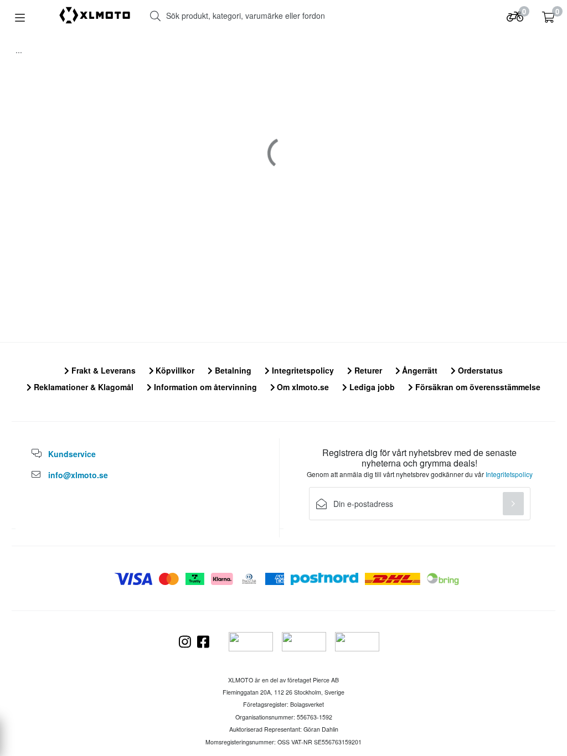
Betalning (232, 370)
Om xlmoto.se (302, 386)
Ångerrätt (418, 370)
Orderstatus (479, 370)
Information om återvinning (204, 386)
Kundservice (72, 453)
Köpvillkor (173, 370)
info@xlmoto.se (78, 474)
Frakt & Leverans (102, 370)
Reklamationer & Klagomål (82, 386)
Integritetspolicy (302, 370)
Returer (367, 370)
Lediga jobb (371, 386)
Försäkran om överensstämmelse (476, 386)
